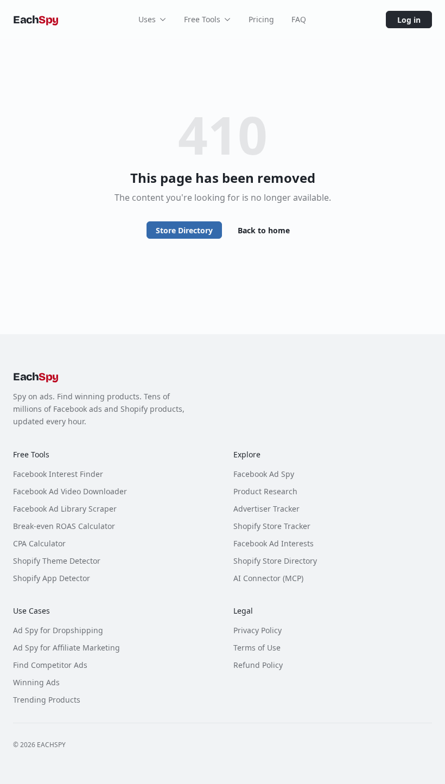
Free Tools (202, 19)
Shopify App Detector (51, 578)
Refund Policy (258, 665)
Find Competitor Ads (50, 665)
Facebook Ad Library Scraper (65, 508)
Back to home (264, 230)
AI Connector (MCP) (268, 578)
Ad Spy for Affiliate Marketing (66, 647)
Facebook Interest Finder (58, 474)
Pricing (261, 19)
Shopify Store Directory (275, 561)
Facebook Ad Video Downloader (70, 491)
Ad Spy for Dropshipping (58, 630)
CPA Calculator (39, 543)
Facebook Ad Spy (263, 474)
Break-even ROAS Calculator (64, 526)
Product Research (265, 491)
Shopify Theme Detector (56, 561)
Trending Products (46, 699)
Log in (409, 20)
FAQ (298, 19)
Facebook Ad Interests (273, 543)
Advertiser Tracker (266, 508)
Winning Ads (36, 682)
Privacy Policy (257, 630)
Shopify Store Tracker (271, 526)
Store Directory (184, 230)
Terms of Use (257, 647)
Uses (147, 19)
